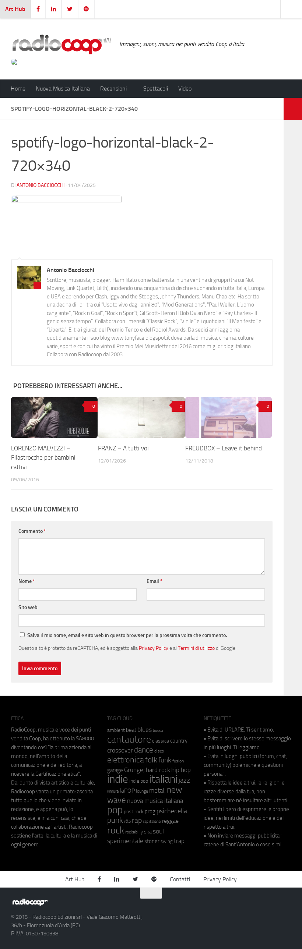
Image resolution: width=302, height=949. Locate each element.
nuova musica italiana (155, 800)
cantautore (129, 739)
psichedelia (172, 811)
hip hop (181, 769)
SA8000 (85, 738)
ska (148, 832)
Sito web (28, 607)
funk (164, 760)
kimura (113, 791)
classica (160, 741)
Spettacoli (155, 88)
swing (167, 841)
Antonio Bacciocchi (40, 185)
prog (150, 811)
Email (154, 581)
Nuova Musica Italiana (63, 88)
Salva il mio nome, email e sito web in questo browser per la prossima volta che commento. (127, 635)
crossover (120, 750)
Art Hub (15, 9)
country (178, 740)
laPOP (127, 790)
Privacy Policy (153, 648)
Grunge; (134, 769)
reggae (170, 820)
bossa (158, 730)
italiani (163, 779)
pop (115, 810)
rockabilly (134, 832)
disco (159, 751)
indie (117, 779)
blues (144, 730)
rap (137, 820)
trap (179, 840)
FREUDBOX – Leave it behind (223, 448)
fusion (178, 761)
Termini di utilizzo (196, 648)
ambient (116, 730)
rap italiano (152, 821)
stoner (151, 841)
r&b (127, 821)
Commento (32, 531)
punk (115, 820)
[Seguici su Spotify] (286, 905)
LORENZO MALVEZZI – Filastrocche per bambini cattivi (43, 458)
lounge (142, 791)
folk (151, 759)
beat (131, 730)
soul (158, 831)
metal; (157, 790)
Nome (26, 581)
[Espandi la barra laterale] (293, 109)
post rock (134, 811)
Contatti (180, 879)
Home (18, 88)
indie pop (138, 781)
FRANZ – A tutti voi (123, 448)
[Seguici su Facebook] (246, 905)
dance (143, 749)
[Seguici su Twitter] (272, 905)
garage (115, 770)
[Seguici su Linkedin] (259, 905)
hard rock (158, 769)
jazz (184, 780)
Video (185, 88)
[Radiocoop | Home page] (61, 44)
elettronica (125, 760)
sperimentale (125, 841)
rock (115, 830)
